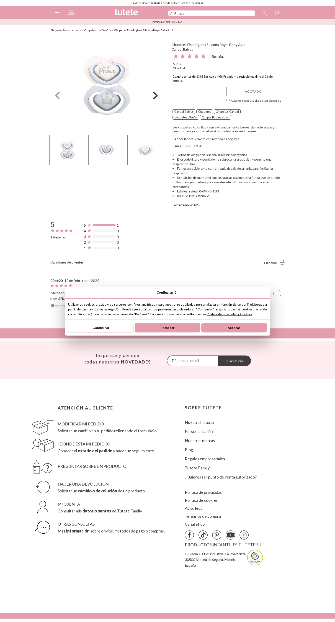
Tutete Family (197, 468)
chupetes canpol (227, 111)
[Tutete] (136, 14)
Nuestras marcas (200, 440)
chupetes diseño (185, 117)
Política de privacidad (203, 492)
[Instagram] (244, 535)
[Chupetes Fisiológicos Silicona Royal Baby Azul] (106, 85)
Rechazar (167, 328)
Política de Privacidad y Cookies (229, 314)
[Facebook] (189, 535)
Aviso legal (194, 508)
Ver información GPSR (187, 205)
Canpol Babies (182, 49)
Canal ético (195, 524)
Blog (189, 449)
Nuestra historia (199, 422)
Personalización (199, 431)
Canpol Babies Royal (215, 117)
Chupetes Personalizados (66, 30)
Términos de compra (203, 516)
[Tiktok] (203, 535)
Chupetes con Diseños (97, 30)
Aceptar (234, 328)
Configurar (101, 328)
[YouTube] (230, 535)
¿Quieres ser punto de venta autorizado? (221, 477)
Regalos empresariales (205, 459)
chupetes (204, 111)
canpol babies (183, 111)
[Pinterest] (216, 535)
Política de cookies (201, 500)
